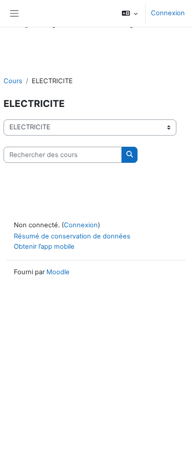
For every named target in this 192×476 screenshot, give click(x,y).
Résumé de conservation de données (72, 236)
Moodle (58, 272)
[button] (129, 13)
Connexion (168, 13)
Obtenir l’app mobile (44, 246)
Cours (13, 81)
